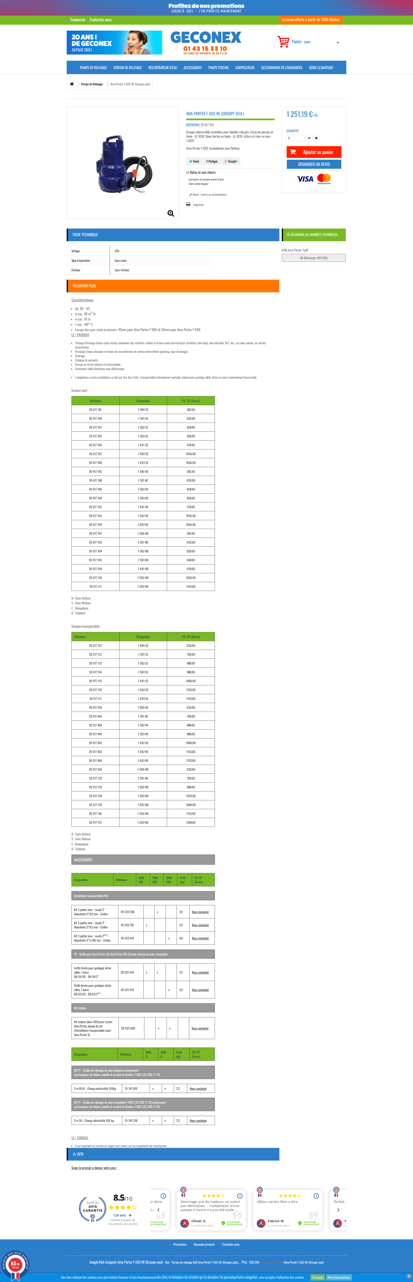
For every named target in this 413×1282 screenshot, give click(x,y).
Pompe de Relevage (93, 67)
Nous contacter (200, 911)
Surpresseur (245, 67)
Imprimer (198, 204)
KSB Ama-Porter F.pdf (295, 249)
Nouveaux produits (204, 1244)
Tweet (195, 161)
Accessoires (193, 67)
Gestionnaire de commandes (281, 67)
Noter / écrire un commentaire (209, 194)
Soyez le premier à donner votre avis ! (94, 1167)
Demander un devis (314, 164)
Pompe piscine (218, 67)
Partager (213, 161)
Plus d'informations (339, 1277)
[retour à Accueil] (71, 84)
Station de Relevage (128, 67)
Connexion (77, 19)
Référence (193, 124)
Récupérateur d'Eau (162, 67)
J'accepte (317, 1277)
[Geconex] (206, 43)
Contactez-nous (101, 19)
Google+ (232, 161)
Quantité (293, 130)
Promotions (180, 1244)
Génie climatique (321, 67)
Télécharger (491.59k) (315, 257)
